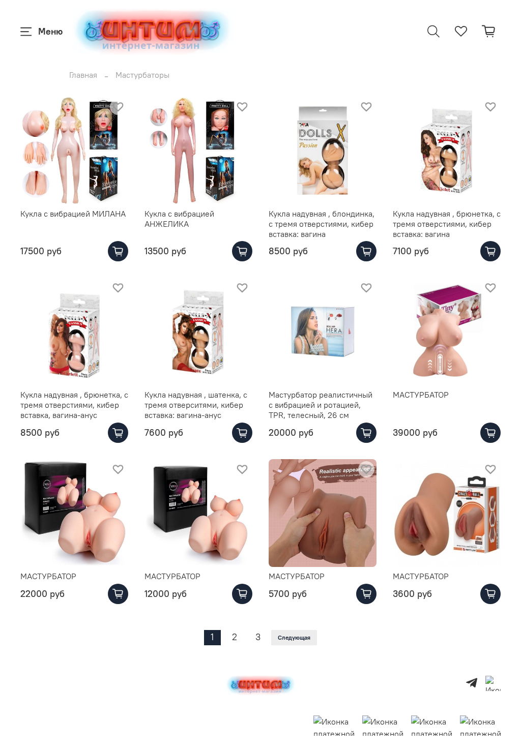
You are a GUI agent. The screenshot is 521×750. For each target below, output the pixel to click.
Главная (83, 75)
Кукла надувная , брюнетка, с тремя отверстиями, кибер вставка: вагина (447, 223)
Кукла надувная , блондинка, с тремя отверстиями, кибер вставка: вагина (321, 223)
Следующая (294, 637)
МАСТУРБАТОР (421, 394)
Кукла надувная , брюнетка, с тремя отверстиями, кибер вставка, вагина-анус (74, 404)
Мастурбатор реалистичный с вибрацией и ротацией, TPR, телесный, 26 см (320, 404)
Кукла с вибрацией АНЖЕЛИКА (179, 218)
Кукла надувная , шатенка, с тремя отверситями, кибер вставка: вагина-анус (195, 404)
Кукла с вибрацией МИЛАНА (73, 213)
